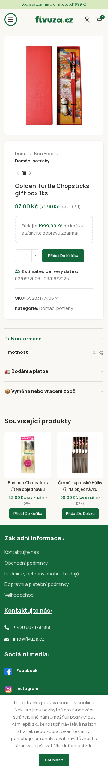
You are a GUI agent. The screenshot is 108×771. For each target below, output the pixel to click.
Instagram (27, 688)
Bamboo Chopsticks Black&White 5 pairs (28, 485)
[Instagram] (8, 689)
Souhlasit (54, 760)
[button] (27, 513)
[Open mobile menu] (11, 20)
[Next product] (30, 173)
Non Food (44, 153)
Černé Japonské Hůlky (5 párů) (80, 485)
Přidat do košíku (63, 255)
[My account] (87, 20)
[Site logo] (54, 19)
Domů (21, 153)
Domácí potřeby (32, 161)
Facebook (27, 670)
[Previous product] (18, 173)
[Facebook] (8, 671)
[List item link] (54, 552)
